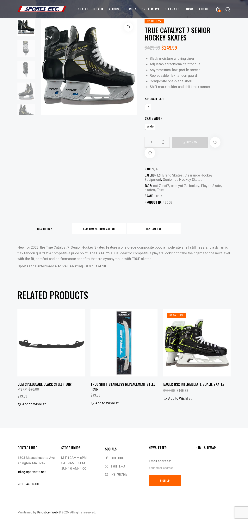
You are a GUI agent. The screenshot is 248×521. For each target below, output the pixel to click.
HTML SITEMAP (205, 447)
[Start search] (228, 9)
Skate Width (153, 118)
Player (206, 186)
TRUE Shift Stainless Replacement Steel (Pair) (122, 386)
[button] (128, 27)
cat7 (165, 186)
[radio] (148, 107)
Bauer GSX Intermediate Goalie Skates (194, 384)
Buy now (191, 142)
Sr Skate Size (154, 99)
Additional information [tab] (99, 229)
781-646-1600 (28, 484)
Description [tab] (44, 229)
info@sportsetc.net (31, 472)
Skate (216, 186)
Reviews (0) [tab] (153, 229)
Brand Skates (172, 175)
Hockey (193, 186)
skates (150, 190)
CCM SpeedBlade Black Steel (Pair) (44, 384)
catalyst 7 (178, 186)
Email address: (160, 461)
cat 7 (157, 186)
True (160, 190)
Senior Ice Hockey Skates (182, 179)
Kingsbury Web (47, 512)
